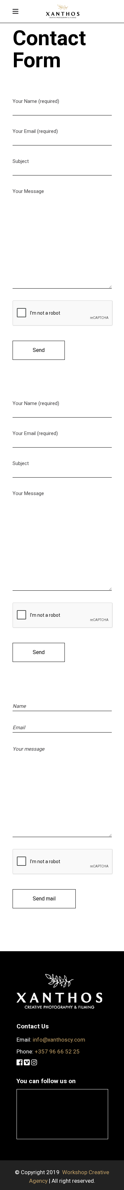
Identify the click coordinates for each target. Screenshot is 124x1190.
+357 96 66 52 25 (57, 1051)
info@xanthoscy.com (59, 1039)
